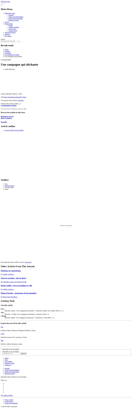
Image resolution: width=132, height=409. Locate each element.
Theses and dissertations (16, 17)
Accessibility (8, 361)
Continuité (8, 53)
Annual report (13, 31)
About (11, 24)
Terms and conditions (11, 403)
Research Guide (9, 363)
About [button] (7, 24)
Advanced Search (10, 32)
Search (3, 39)
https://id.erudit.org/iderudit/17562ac (15, 97)
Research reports (14, 20)
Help (6, 360)
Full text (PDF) (9, 130)
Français (7, 34)
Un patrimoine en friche (12, 55)
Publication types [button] (10, 13)
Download (28, 262)
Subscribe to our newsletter (10, 351)
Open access (12, 29)
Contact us (8, 365)
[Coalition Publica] (7, 395)
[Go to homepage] (5, 1)
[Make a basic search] (20, 41)
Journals (11, 15)
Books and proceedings (16, 18)
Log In (7, 22)
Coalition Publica (14, 27)
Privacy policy (9, 400)
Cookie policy (9, 401)
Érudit (10, 25)
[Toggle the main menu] (1, 5)
